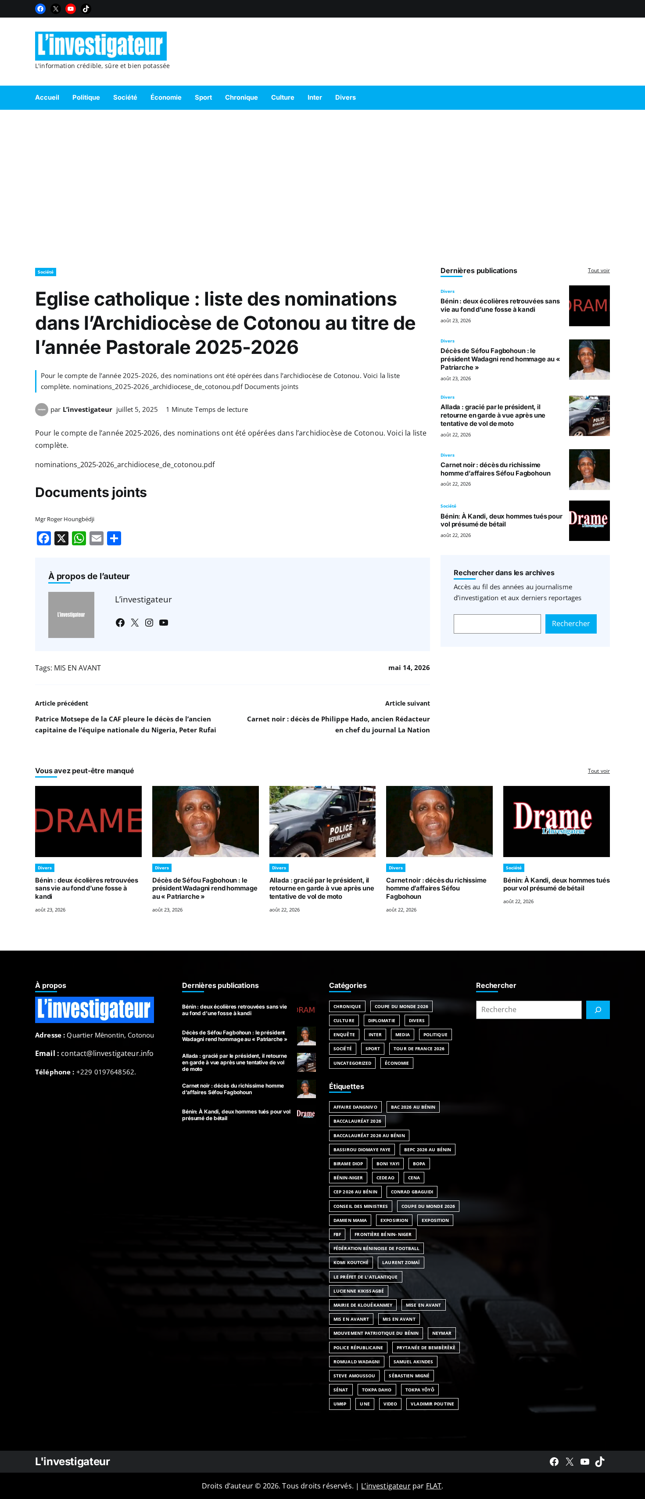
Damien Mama (350, 1220)
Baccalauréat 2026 (357, 1121)
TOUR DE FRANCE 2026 (419, 1048)
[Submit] (598, 1010)
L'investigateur (72, 1461)
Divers (448, 291)
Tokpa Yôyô (419, 1390)
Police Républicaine (358, 1347)
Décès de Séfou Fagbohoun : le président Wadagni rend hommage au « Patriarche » (500, 359)
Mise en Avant (423, 1305)
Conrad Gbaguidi (412, 1192)
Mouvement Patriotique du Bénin (376, 1333)
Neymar (442, 1333)
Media (402, 1034)
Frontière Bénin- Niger (383, 1234)
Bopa (419, 1163)
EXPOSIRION (394, 1220)
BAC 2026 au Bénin (413, 1107)
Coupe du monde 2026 (428, 1206)
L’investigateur (87, 409)
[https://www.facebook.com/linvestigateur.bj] (554, 1461)
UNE (364, 1404)
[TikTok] (86, 9)
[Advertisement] (322, 184)
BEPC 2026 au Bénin (427, 1149)
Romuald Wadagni (356, 1361)
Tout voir (599, 270)
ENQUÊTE (344, 1034)
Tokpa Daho (377, 1390)
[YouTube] (70, 9)
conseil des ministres (360, 1206)
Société (46, 272)
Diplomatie (381, 1020)
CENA (414, 1178)
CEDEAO (385, 1178)
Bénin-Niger (348, 1178)
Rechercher (571, 623)
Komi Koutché (351, 1262)
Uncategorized (352, 1063)
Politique (435, 1034)
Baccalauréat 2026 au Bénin (369, 1135)
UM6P (339, 1404)
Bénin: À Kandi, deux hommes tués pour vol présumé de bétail (502, 520)
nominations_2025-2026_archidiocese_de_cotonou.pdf (125, 464)
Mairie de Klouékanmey (362, 1305)
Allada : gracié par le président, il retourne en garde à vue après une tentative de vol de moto (493, 415)
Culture (344, 1020)
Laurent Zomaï (400, 1262)
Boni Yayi (387, 1163)
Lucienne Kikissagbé (358, 1291)
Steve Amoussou (354, 1376)
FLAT (434, 1486)
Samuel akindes (413, 1361)
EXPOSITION (435, 1220)
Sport (373, 1048)
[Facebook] (40, 9)
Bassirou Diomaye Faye (362, 1149)
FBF (337, 1234)
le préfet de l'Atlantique (365, 1277)
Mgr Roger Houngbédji (64, 519)
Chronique (347, 1006)
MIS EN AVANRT (351, 1319)
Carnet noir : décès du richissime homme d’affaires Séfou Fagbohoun (495, 469)
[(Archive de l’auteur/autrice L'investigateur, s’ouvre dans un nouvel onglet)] (41, 413)
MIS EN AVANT (77, 668)
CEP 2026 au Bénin (355, 1192)
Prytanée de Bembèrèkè (426, 1347)
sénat (340, 1390)
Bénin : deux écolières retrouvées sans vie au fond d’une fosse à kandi (500, 305)
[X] (55, 9)
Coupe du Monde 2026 (401, 1006)
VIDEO (390, 1404)
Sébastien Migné (409, 1376)
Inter (375, 1034)
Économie (397, 1063)
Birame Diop (348, 1163)
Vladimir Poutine (432, 1404)
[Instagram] (149, 622)
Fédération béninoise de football (376, 1248)
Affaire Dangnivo (355, 1107)
